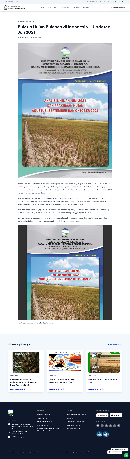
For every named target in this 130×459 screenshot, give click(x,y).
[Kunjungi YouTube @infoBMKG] (97, 425)
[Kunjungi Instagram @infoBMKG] (110, 425)
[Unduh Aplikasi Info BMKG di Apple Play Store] (116, 415)
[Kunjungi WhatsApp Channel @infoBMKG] (118, 425)
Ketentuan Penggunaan (71, 452)
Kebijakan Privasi (84, 452)
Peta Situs (60, 452)
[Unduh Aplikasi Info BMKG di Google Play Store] (102, 415)
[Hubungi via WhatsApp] (126, 455)
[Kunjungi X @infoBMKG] (106, 425)
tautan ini (26, 323)
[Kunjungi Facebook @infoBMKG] (102, 425)
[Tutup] (127, 449)
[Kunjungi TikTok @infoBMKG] (114, 425)
